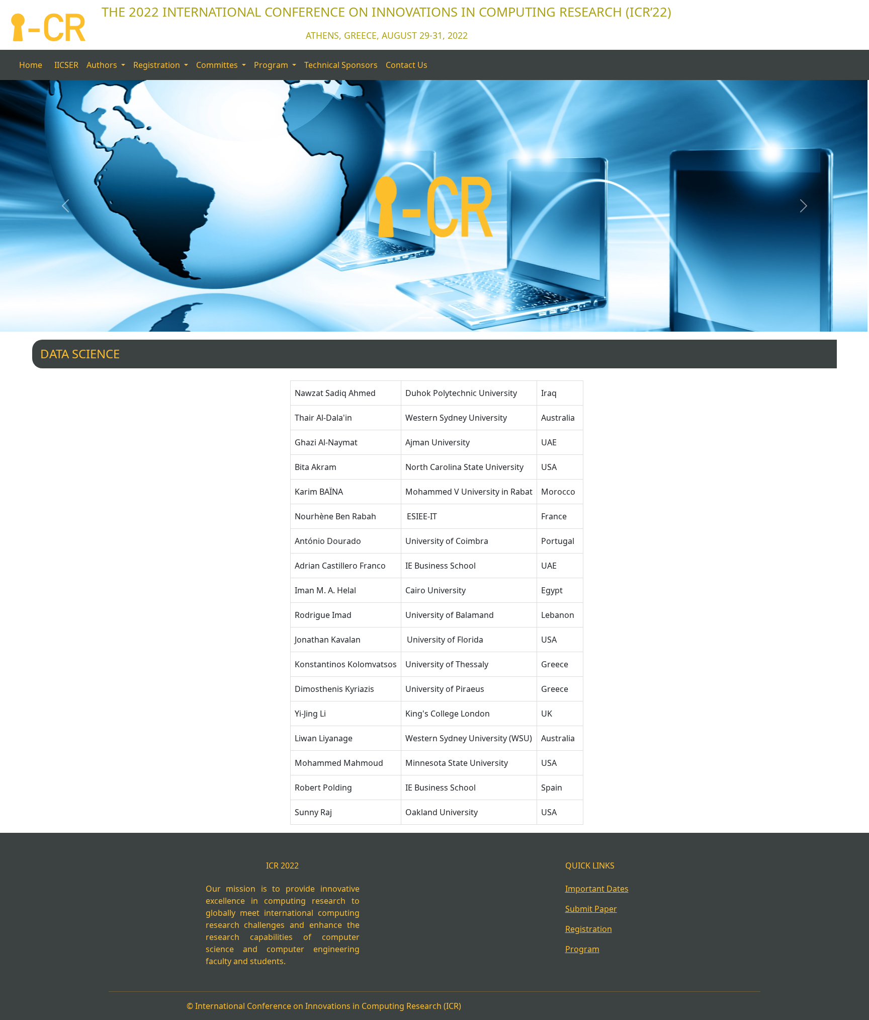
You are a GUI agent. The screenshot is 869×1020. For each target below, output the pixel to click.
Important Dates (597, 888)
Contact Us (406, 64)
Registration (588, 928)
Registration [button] (157, 64)
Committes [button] (218, 64)
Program (582, 949)
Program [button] (272, 64)
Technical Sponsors (341, 64)
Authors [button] (102, 64)
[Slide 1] (425, 318)
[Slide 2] (443, 318)
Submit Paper (591, 908)
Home (30, 64)
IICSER (66, 64)
